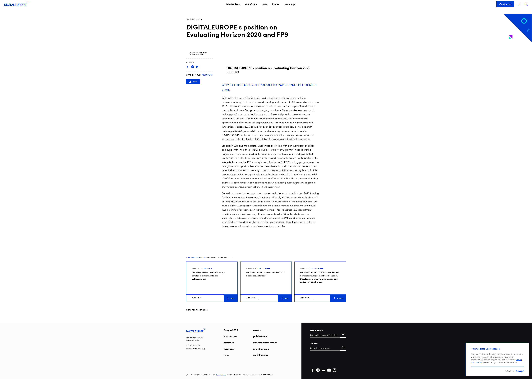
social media (260, 354)
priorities (229, 342)
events (257, 330)
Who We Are (232, 4)
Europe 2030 (231, 330)
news (226, 354)
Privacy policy (221, 375)
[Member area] (519, 4)
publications (260, 336)
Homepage (289, 4)
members (229, 348)
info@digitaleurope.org (195, 348)
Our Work (250, 4)
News (264, 4)
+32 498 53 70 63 (193, 346)
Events (275, 4)
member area (261, 348)
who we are (230, 336)
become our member (265, 342)
